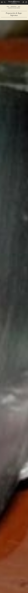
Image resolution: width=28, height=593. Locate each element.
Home (8, 6)
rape (19, 6)
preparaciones (13, 6)
